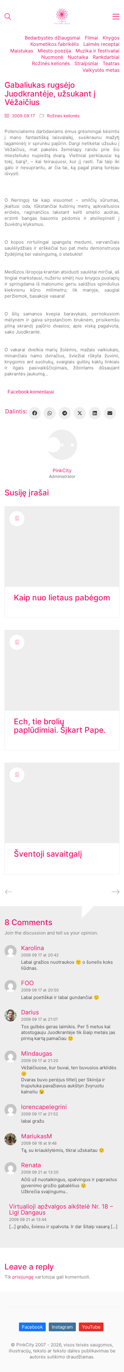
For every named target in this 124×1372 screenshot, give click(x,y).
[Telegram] (65, 413)
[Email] (110, 413)
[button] (116, 16)
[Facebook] (35, 413)
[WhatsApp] (50, 413)
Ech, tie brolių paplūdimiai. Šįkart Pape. (60, 726)
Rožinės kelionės (63, 115)
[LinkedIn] (95, 413)
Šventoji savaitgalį (48, 854)
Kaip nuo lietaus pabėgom (62, 597)
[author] (62, 445)
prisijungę (23, 1277)
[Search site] (8, 17)
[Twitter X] (80, 413)
